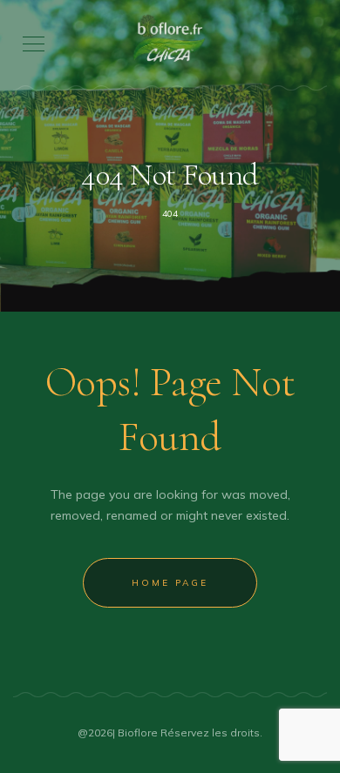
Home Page (170, 582)
